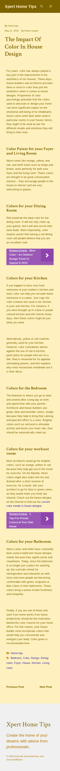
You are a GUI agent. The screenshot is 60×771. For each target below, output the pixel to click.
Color (26, 658)
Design (35, 658)
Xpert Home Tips (20, 6)
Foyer (17, 663)
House (26, 663)
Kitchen (36, 663)
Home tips (13, 25)
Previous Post (15, 686)
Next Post (46, 686)
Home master (31, 30)
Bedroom (16, 658)
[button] (41, 6)
